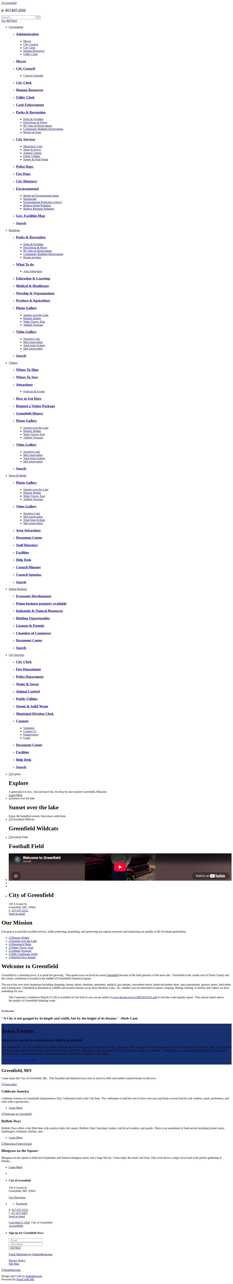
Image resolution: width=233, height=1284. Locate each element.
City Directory (26, 181)
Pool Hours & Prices (35, 122)
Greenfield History (30, 413)
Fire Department (28, 669)
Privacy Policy (17, 1260)
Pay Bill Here (9, 20)
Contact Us (29, 731)
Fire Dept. (23, 174)
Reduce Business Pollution (38, 208)
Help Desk (23, 560)
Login (26, 737)
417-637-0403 (19, 1213)
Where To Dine (27, 370)
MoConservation (33, 342)
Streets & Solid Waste (35, 159)
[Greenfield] (9, 3)
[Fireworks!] (9, 1084)
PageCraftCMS (25, 1279)
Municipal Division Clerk (35, 714)
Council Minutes (28, 567)
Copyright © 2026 (19, 1222)
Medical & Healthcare (32, 286)
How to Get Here (28, 398)
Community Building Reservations (43, 129)
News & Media (17, 475)
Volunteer (28, 728)
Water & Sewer (32, 149)
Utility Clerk (30, 54)
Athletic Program (33, 324)
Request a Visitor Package (35, 406)
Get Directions (7, 1011)
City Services (25, 139)
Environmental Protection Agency (42, 202)
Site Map (14, 1263)
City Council (30, 44)
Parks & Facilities (33, 119)
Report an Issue (32, 132)
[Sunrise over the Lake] (23, 941)
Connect (22, 721)
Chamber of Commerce (33, 633)
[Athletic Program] (20, 950)
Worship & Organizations (35, 293)
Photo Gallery (26, 308)
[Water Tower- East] (21, 947)
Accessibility (16, 1225)
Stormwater (30, 198)
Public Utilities (31, 156)
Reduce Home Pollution (37, 205)
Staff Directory (27, 545)
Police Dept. (25, 166)
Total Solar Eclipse (34, 345)
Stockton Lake (31, 338)
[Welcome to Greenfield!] (16, 1114)
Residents (14, 230)
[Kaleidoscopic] (11, 1269)
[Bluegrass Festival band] (16, 1143)
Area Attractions (32, 271)
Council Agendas (33, 75)
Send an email (17, 913)
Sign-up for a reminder (22, 1059)
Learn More (15, 795)
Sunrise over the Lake (35, 315)
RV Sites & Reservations (37, 125)
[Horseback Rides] (20, 944)
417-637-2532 (15, 10)
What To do (25, 264)
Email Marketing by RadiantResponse (30, 1254)
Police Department (30, 677)
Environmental (27, 189)
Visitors (13, 362)
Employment (30, 734)
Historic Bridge (32, 318)
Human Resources (33, 50)
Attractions (24, 384)
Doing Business (18, 589)
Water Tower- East (34, 321)
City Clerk (29, 47)
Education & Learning (33, 278)
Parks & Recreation (31, 112)
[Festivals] (22, 957)
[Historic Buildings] (23, 954)
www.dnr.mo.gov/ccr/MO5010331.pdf (134, 997)
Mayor (27, 41)
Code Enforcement (30, 105)
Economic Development (33, 596)
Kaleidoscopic (34, 1276)
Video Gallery (26, 332)
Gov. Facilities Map (30, 216)
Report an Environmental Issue (41, 195)
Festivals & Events (34, 391)
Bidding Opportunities (33, 618)
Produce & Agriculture (33, 300)
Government (16, 27)
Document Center (29, 538)
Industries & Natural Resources (39, 611)
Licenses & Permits (30, 626)
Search (21, 223)
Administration (27, 34)
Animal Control (32, 152)
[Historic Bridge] (19, 937)
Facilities (22, 552)
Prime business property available (41, 603)
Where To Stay (27, 377)
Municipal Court (32, 146)
